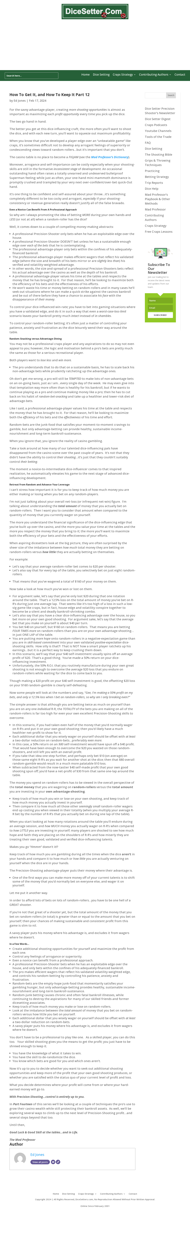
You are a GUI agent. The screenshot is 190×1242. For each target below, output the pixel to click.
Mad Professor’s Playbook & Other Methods (157, 199)
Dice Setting (101, 75)
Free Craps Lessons (158, 232)
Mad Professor (155, 209)
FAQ (148, 143)
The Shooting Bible (158, 155)
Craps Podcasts (156, 125)
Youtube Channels (158, 131)
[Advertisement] (95, 44)
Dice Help (151, 189)
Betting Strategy (157, 177)
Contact (180, 75)
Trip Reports (154, 183)
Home (85, 75)
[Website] (58, 1162)
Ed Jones (20, 101)
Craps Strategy (123, 75)
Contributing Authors (153, 75)
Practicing (152, 171)
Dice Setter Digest (158, 119)
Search (171, 95)
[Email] (53, 1162)
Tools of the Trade (158, 137)
